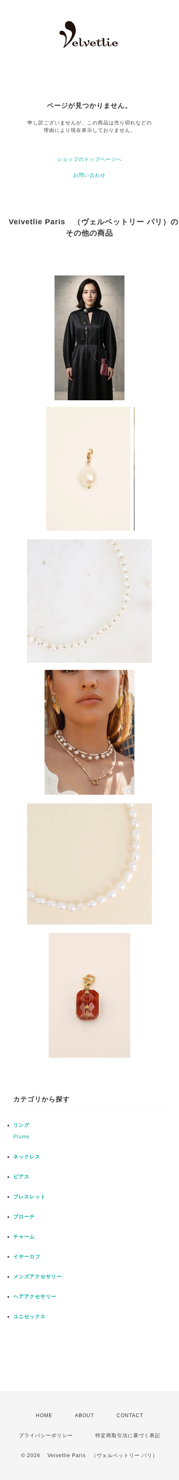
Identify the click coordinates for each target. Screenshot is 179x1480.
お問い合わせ (89, 175)
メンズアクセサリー (37, 1276)
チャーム (24, 1237)
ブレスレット (29, 1197)
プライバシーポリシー (46, 1435)
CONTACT (130, 1415)
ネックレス (26, 1157)
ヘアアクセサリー (35, 1296)
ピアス (21, 1177)
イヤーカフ (26, 1256)
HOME (44, 1415)
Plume (21, 1137)
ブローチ (24, 1217)
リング (21, 1125)
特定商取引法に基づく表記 (127, 1435)
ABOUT (84, 1415)
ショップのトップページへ (89, 159)
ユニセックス (29, 1316)
